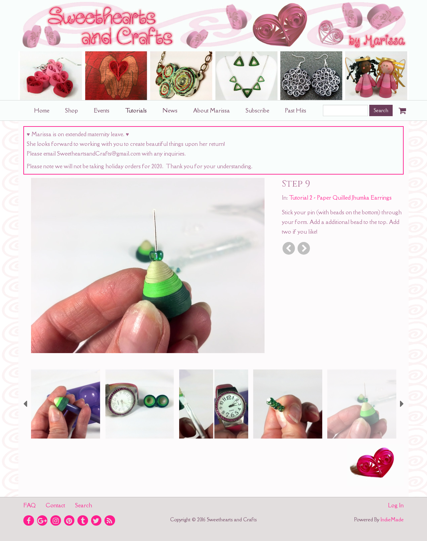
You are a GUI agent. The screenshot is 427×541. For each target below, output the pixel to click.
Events (101, 110)
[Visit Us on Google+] (42, 520)
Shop (71, 110)
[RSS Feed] (109, 520)
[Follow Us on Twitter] (96, 520)
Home (41, 110)
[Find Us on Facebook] (28, 520)
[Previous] (289, 248)
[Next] (304, 248)
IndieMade (392, 519)
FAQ (29, 505)
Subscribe (257, 110)
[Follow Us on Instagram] (55, 520)
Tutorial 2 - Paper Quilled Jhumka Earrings (340, 197)
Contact (55, 505)
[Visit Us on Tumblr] (82, 520)
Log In (396, 505)
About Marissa (211, 110)
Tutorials (136, 110)
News (169, 110)
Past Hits (295, 110)
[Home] (213, 50)
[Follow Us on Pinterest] (69, 520)
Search (83, 505)
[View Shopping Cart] (401, 108)
